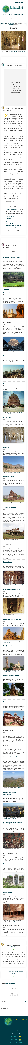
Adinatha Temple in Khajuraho (11, 675)
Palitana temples (7, 356)
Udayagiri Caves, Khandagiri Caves (12, 589)
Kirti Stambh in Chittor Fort (10, 646)
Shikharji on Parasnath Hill (10, 757)
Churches (8, 218)
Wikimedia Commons (7, 540)
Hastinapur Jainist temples (10, 384)
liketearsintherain (16, 378)
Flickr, (22, 287)
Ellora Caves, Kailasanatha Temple (12, 257)
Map (10, 14)
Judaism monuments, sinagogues (14, 225)
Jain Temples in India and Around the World (13, 972)
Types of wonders (10, 983)
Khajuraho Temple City (9, 293)
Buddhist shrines (10, 216)
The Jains (13, 946)
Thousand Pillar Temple (9, 507)
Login (25, 1001)
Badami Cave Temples (8, 892)
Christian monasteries (11, 220)
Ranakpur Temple (7, 417)
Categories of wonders (10, 23)
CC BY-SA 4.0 (9, 413)
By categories (18, 14)
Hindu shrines (9, 221)
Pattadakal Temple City (9, 476)
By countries (6, 18)
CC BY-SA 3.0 (13, 818)
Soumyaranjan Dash (18, 614)
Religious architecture (11, 209)
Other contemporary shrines (13, 227)
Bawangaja (6, 864)
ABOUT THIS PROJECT (17, 1030)
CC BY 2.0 (22, 51)
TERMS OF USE (15, 1033)
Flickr (16, 318)
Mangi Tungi (6, 447)
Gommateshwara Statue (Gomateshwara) (9, 793)
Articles (4, 14)
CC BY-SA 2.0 (21, 443)
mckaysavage (14, 51)
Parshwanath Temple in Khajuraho (12, 619)
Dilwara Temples (7, 562)
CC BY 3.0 (12, 540)
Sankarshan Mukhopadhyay (16, 287)
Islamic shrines (9, 223)
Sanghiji (5, 702)
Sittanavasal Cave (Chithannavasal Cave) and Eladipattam (12, 823)
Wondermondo (3, 23)
